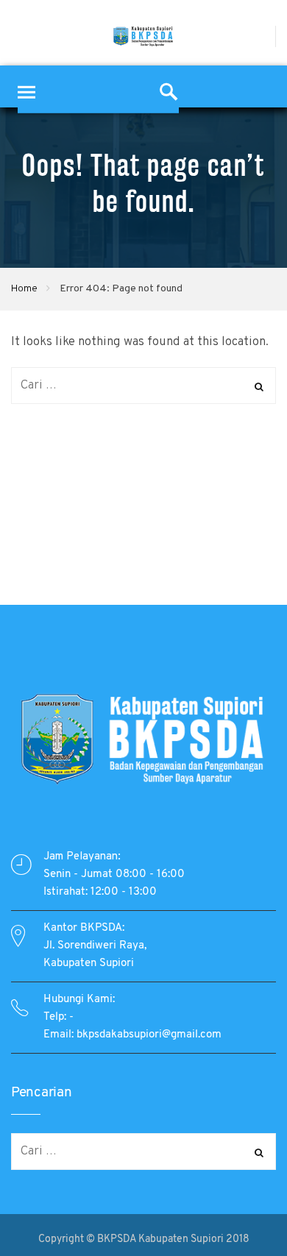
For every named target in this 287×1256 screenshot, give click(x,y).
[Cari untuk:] (143, 385)
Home (24, 289)
